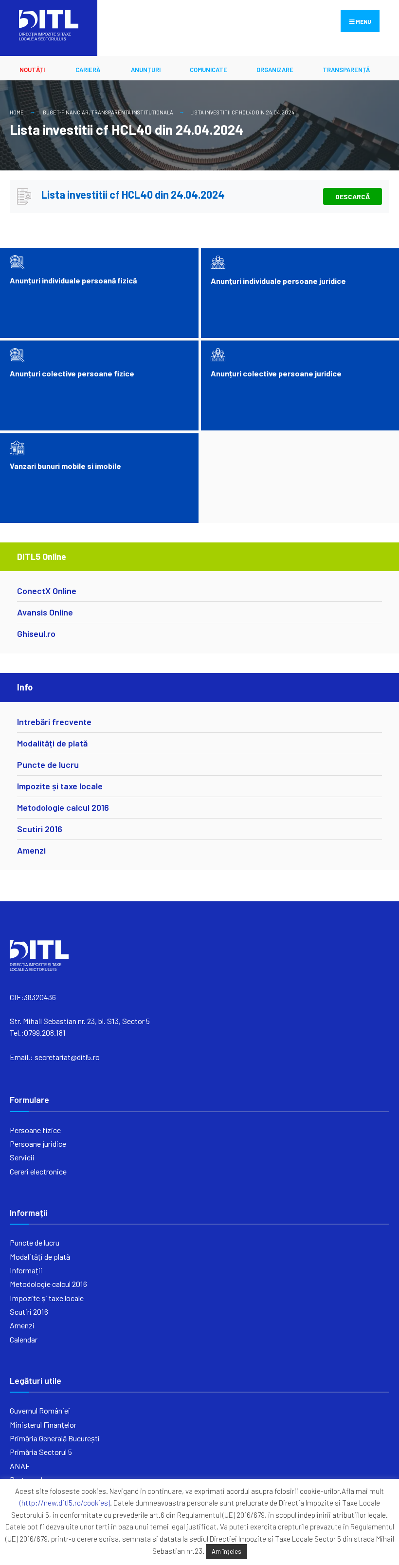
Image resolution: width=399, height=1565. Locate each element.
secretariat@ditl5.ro (67, 1057)
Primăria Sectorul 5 (41, 1451)
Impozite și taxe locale (60, 786)
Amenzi (31, 850)
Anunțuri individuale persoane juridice (278, 280)
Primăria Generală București (55, 1438)
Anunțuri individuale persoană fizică (73, 280)
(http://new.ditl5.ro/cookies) (64, 1502)
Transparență (346, 70)
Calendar (23, 1339)
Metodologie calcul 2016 (63, 807)
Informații (26, 1270)
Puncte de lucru (48, 764)
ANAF (20, 1466)
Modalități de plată (52, 743)
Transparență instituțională (132, 112)
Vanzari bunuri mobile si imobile (65, 465)
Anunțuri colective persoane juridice (276, 373)
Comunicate (208, 70)
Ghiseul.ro (36, 633)
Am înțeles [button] (226, 1551)
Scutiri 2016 (39, 828)
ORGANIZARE (274, 70)
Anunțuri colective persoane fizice (72, 373)
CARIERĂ (87, 70)
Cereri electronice (38, 1171)
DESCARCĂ (352, 196)
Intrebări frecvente (54, 721)
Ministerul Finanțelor (43, 1424)
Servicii (22, 1157)
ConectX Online (46, 590)
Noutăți (32, 70)
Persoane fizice (35, 1130)
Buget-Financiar (66, 112)
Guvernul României (40, 1410)
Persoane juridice (38, 1143)
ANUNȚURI (146, 70)
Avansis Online (45, 612)
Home (17, 112)
